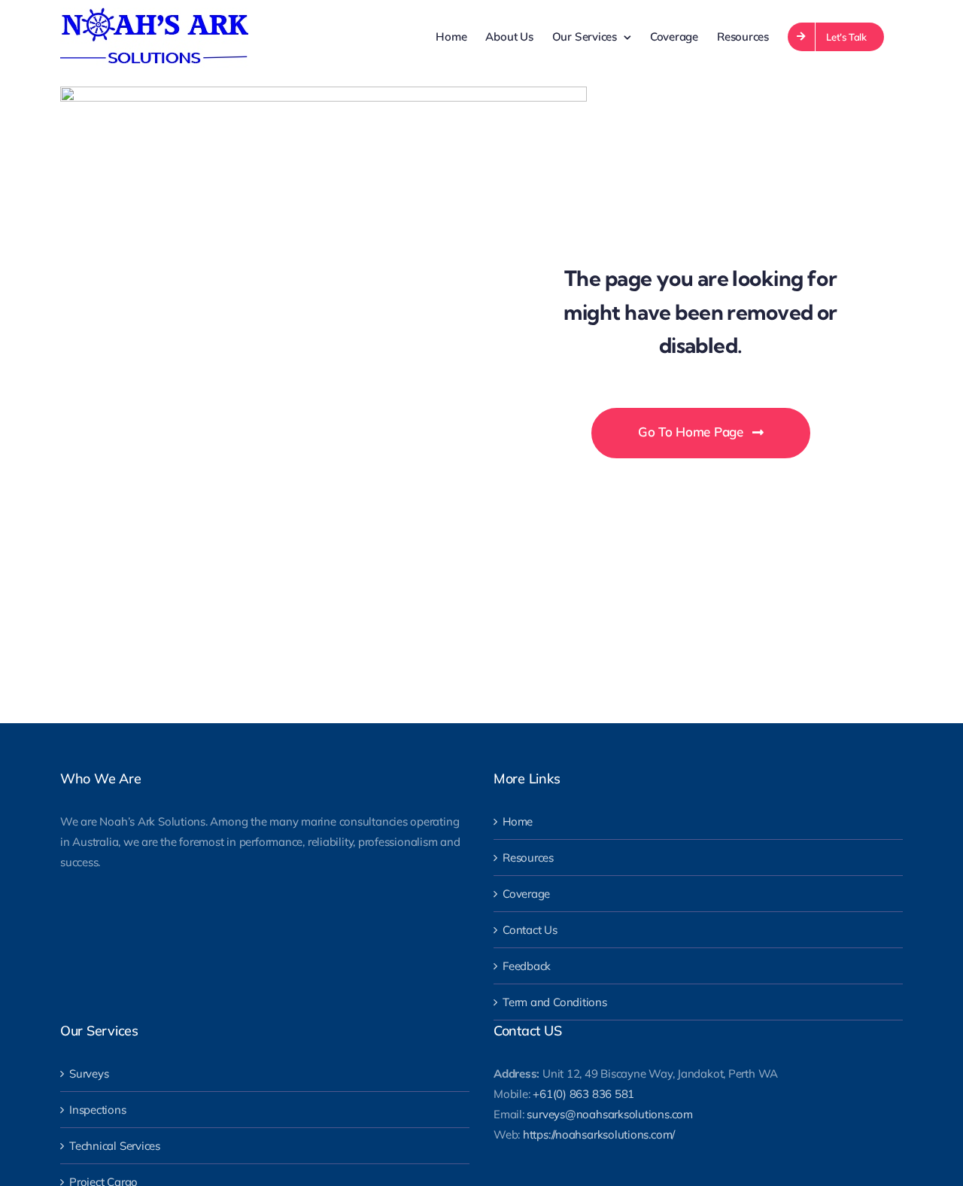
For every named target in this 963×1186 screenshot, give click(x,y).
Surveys (88, 1073)
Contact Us (530, 930)
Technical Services (114, 1146)
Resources (528, 857)
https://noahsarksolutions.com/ (599, 1134)
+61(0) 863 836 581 (583, 1094)
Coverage (526, 893)
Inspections (97, 1109)
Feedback (527, 966)
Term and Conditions (555, 1002)
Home (518, 821)
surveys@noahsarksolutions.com (609, 1114)
